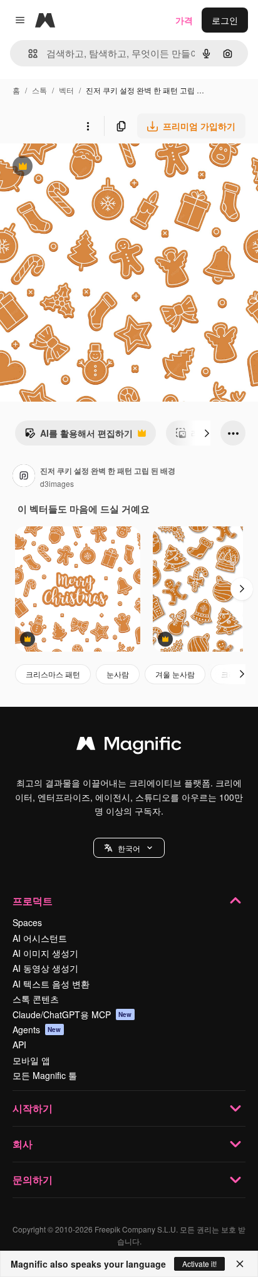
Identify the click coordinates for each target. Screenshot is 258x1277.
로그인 (225, 20)
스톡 (39, 90)
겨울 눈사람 (175, 674)
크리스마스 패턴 (53, 674)
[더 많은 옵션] (87, 125)
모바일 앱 (31, 1060)
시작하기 (33, 1108)
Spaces (27, 922)
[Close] (239, 1263)
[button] (129, 848)
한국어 (129, 848)
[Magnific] (129, 746)
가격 (184, 20)
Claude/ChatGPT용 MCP (72, 1014)
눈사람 (117, 674)
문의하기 (33, 1179)
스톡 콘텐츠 (36, 999)
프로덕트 (33, 901)
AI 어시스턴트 (40, 938)
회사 (23, 1144)
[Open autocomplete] (28, 53)
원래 (72, 167)
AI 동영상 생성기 (45, 968)
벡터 (66, 90)
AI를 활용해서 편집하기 (78, 436)
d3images (57, 483)
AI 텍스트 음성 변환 (51, 983)
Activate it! (199, 1263)
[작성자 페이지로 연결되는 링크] (24, 476)
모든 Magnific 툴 (45, 1075)
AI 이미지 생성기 (45, 953)
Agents (37, 1029)
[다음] (206, 433)
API (19, 1044)
